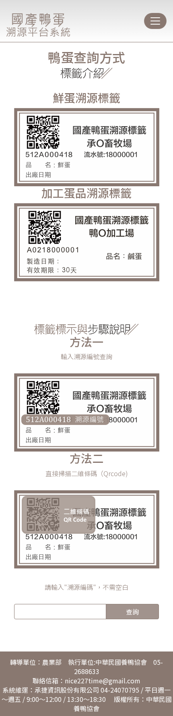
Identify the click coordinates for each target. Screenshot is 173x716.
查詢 (132, 611)
